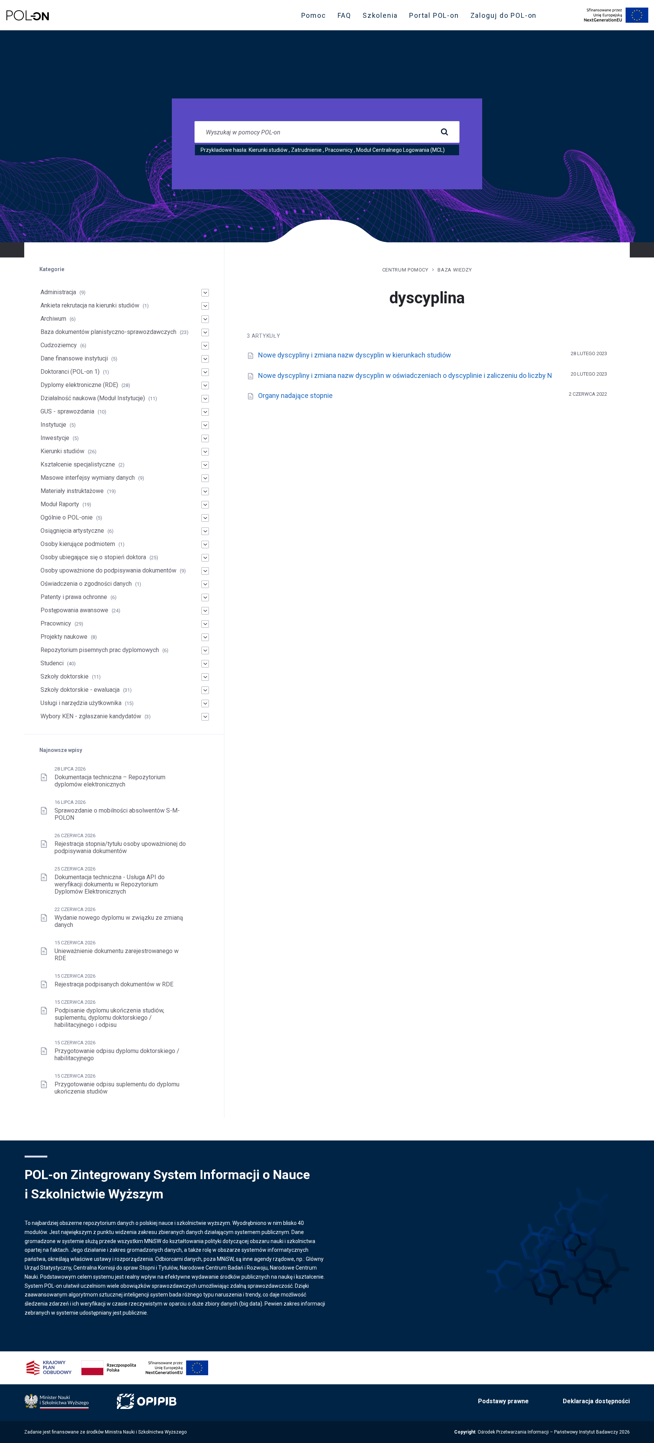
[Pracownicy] (205, 624)
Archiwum (53, 318)
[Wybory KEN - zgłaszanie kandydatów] (205, 717)
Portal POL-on (436, 17)
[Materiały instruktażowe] (205, 491)
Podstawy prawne (503, 1401)
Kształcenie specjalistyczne (77, 464)
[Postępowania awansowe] (205, 611)
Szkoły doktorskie (64, 676)
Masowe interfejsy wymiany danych (87, 477)
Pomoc (313, 15)
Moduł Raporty (59, 504)
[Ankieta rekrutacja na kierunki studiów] (205, 306)
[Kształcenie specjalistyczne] (205, 465)
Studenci (52, 663)
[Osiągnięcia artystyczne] (205, 531)
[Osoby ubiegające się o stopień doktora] (205, 558)
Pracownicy (339, 150)
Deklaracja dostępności (596, 1401)
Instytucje (53, 424)
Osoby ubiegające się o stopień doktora (93, 557)
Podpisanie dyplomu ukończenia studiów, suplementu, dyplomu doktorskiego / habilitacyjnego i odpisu (109, 1017)
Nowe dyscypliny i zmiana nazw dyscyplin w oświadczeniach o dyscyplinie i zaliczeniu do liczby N (405, 375)
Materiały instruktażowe (72, 491)
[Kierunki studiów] (205, 452)
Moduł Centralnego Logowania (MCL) (400, 150)
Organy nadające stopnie (295, 395)
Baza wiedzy (455, 270)
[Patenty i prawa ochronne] (205, 597)
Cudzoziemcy (58, 345)
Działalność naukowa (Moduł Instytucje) (92, 398)
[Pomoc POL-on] (28, 15)
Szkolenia (382, 17)
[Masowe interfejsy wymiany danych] (205, 478)
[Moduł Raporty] (205, 505)
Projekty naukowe (63, 636)
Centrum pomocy (405, 270)
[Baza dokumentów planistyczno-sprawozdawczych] (205, 332)
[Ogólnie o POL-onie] (205, 518)
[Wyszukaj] (444, 132)
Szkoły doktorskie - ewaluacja (80, 689)
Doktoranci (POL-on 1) (70, 371)
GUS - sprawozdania (67, 411)
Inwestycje (54, 437)
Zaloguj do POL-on (506, 17)
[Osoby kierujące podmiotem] (205, 544)
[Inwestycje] (205, 438)
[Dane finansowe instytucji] (205, 359)
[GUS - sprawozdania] (205, 412)
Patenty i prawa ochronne (73, 597)
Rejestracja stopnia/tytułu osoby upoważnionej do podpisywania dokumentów (120, 847)
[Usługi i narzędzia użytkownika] (205, 703)
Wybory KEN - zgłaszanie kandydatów (90, 716)
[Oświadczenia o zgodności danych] (205, 584)
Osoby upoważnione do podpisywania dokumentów (108, 570)
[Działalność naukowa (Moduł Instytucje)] (205, 398)
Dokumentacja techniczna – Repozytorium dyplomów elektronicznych (109, 781)
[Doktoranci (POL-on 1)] (205, 372)
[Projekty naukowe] (205, 637)
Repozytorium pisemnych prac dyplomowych (99, 650)
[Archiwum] (205, 319)
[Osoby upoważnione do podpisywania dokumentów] (205, 571)
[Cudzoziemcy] (205, 345)
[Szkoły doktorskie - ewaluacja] (205, 690)
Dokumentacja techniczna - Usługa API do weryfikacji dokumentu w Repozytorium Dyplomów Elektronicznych (109, 884)
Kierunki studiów (268, 150)
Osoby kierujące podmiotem (77, 544)
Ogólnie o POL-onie (66, 517)
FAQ (344, 15)
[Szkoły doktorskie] (205, 677)
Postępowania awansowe (74, 610)
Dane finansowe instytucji (74, 358)
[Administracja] (205, 292)
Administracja (58, 292)
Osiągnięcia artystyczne (72, 530)
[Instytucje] (205, 425)
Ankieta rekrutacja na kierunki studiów (89, 305)
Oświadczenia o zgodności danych (86, 583)
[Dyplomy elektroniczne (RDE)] (205, 385)
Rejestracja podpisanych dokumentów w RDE (113, 984)
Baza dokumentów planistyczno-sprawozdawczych (108, 331)
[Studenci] (205, 664)
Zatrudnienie (306, 150)
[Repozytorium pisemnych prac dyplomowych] (205, 650)
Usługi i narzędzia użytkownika (80, 703)
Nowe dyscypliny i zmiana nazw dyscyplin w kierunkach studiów (354, 355)
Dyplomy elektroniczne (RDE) (79, 384)
